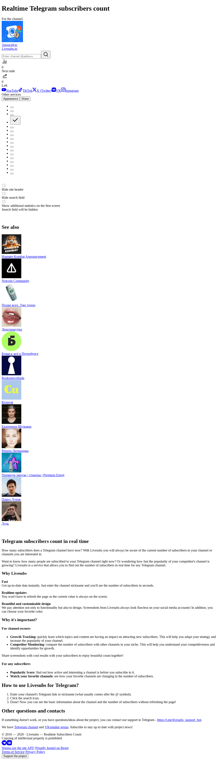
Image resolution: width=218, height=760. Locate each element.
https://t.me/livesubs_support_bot (179, 720)
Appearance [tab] (10, 98)
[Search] (45, 55)
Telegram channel (26, 727)
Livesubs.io (9, 48)
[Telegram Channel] (4, 744)
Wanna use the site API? (18, 748)
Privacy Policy (35, 752)
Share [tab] (25, 98)
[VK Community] (9, 744)
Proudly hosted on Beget (52, 748)
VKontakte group (56, 727)
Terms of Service (13, 752)
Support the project (15, 756)
